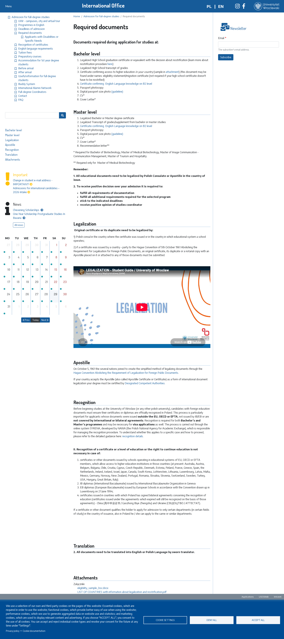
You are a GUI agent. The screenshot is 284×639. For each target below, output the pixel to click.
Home (76, 16)
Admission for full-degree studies (101, 16)
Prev (26, 320)
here (110, 64)
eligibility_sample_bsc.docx (92, 588)
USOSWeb (264, 596)
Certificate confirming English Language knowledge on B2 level (116, 83)
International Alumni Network (34, 88)
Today (35, 320)
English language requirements (35, 48)
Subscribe (225, 57)
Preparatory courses (29, 56)
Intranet (277, 596)
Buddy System (26, 84)
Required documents (30, 32)
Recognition (12, 149)
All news (18, 225)
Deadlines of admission (31, 29)
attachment (172, 71)
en (221, 6)
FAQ (20, 99)
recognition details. (132, 436)
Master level (12, 135)
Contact (22, 95)
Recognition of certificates (33, 44)
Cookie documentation (34, 630)
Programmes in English (31, 25)
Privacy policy (12, 630)
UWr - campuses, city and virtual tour (39, 21)
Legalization (12, 140)
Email (221, 38)
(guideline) (117, 91)
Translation (11, 154)
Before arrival (26, 68)
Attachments (12, 159)
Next (44, 320)
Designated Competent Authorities (145, 383)
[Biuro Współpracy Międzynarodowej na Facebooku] (243, 7)
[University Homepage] (267, 6)
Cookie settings (165, 620)
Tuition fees (25, 52)
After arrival (25, 72)
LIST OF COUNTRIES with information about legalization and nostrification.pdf (121, 592)
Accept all (258, 620)
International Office (103, 5)
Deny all (212, 620)
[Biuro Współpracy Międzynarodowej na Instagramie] (237, 7)
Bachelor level (13, 130)
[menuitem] (37, 130)
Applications (248, 596)
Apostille (10, 145)
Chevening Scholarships (26, 210)
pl (209, 6)
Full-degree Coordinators (32, 92)
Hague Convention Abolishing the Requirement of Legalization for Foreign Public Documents (125, 372)
